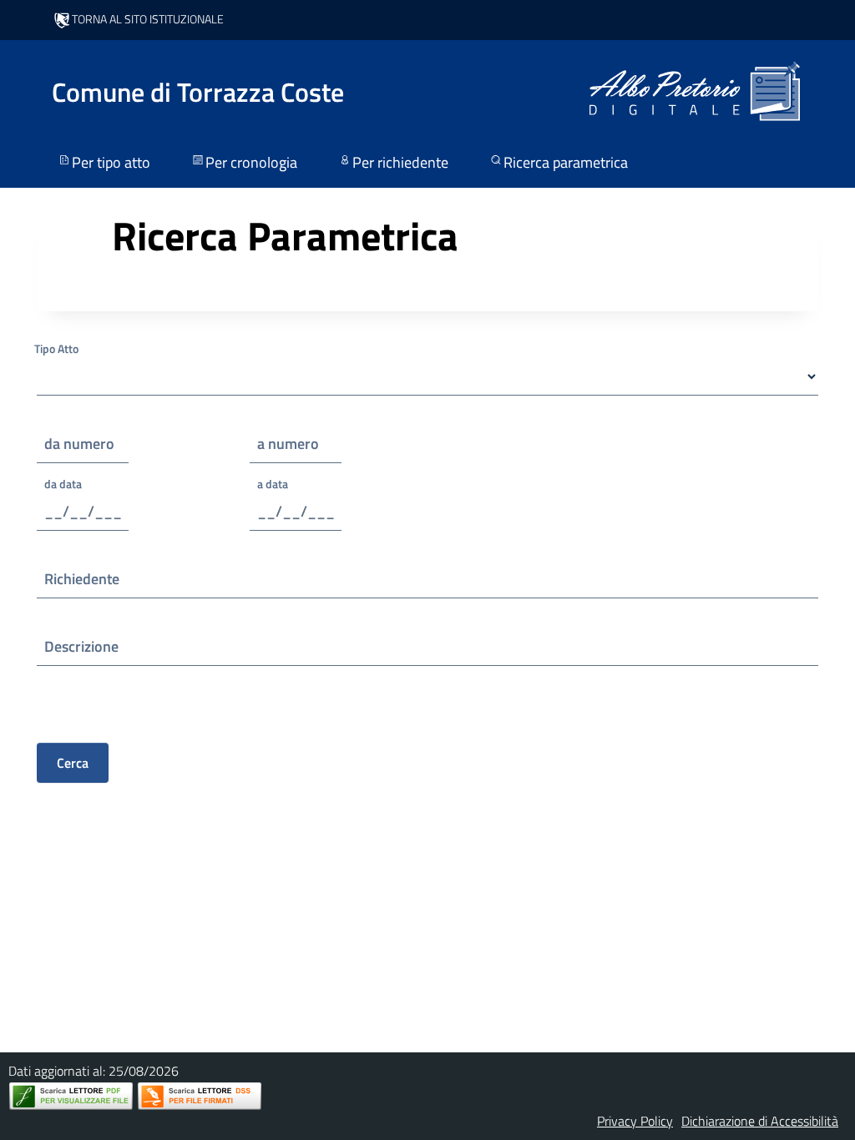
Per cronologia (251, 162)
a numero (288, 443)
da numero (79, 443)
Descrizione (81, 646)
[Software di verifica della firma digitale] (199, 1096)
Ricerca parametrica (565, 162)
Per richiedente (400, 162)
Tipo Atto (56, 348)
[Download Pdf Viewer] (71, 1096)
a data (272, 483)
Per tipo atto (111, 162)
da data (63, 483)
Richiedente (81, 578)
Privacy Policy (635, 1121)
